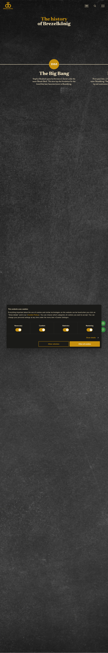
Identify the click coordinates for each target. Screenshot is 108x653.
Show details (91, 338)
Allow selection (53, 344)
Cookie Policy (33, 315)
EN (87, 6)
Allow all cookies (84, 344)
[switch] (42, 330)
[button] (95, 6)
